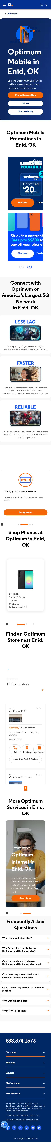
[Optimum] (10, 4)
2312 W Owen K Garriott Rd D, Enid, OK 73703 (24, 733)
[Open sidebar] (4, 5)
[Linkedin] (39, 1127)
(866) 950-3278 (15, 740)
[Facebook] (8, 1127)
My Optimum (13, 1083)
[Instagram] (14, 1127)
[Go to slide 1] (18, 524)
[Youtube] (33, 1127)
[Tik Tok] (26, 1127)
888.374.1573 (21, 1041)
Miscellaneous (13, 1094)
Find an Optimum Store (25, 95)
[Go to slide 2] (21, 524)
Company (11, 1052)
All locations (12, 14)
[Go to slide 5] (33, 624)
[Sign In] (46, 4)
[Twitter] (20, 1127)
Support (10, 1073)
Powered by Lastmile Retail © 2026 (25, 1139)
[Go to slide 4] (32, 524)
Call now (25, 103)
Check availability (25, 111)
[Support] (41, 4)
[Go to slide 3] (27, 524)
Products (10, 1063)
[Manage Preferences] (4, 1124)
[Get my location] (43, 690)
